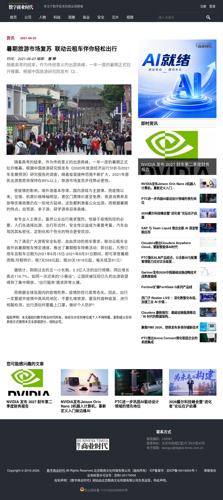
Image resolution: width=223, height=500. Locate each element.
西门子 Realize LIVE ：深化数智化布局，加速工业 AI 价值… (169, 300)
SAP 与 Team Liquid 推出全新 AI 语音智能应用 (169, 230)
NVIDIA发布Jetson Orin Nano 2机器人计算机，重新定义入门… (168, 186)
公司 (27, 17)
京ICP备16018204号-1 (181, 470)
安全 (100, 17)
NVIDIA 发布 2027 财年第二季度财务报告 (175, 166)
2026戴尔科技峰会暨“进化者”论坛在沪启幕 (169, 215)
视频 (130, 17)
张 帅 (52, 58)
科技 (57, 17)
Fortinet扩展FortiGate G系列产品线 (166, 287)
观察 (71, 17)
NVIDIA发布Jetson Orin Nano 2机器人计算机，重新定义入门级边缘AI (83, 406)
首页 (13, 17)
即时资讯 (149, 123)
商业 (86, 17)
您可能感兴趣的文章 (25, 363)
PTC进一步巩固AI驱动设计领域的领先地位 (168, 200)
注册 (203, 6)
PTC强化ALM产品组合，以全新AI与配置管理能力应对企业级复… (169, 259)
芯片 (115, 17)
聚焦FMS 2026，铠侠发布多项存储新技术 (170, 327)
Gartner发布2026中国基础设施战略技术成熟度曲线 (168, 274)
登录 (212, 6)
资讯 (10, 38)
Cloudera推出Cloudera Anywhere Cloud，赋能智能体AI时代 (166, 245)
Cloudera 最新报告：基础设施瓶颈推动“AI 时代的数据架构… (168, 314)
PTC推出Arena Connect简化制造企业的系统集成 (169, 340)
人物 (42, 17)
